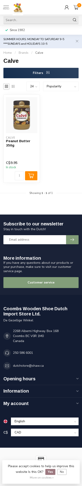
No (62, 472)
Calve (39, 53)
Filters (38, 73)
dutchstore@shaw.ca (28, 366)
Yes (50, 472)
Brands (23, 53)
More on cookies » (42, 477)
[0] (76, 7)
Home (7, 53)
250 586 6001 (23, 353)
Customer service (41, 282)
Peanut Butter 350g (18, 143)
